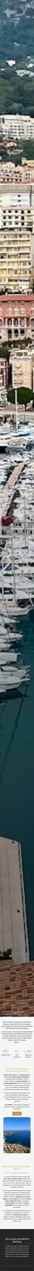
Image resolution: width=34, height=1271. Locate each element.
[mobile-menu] (30, 3)
